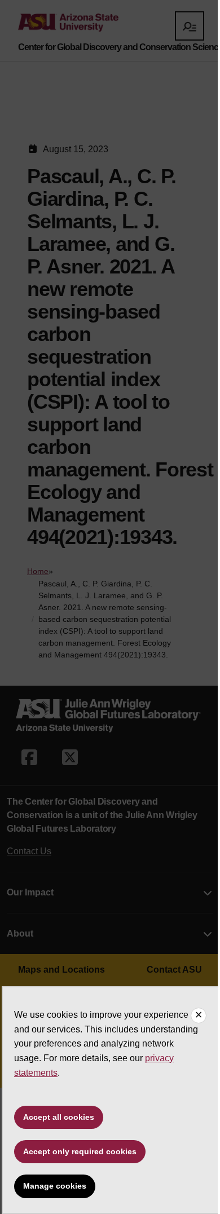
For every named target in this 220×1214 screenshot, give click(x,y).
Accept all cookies (58, 1117)
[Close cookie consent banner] (198, 1015)
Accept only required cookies (80, 1151)
